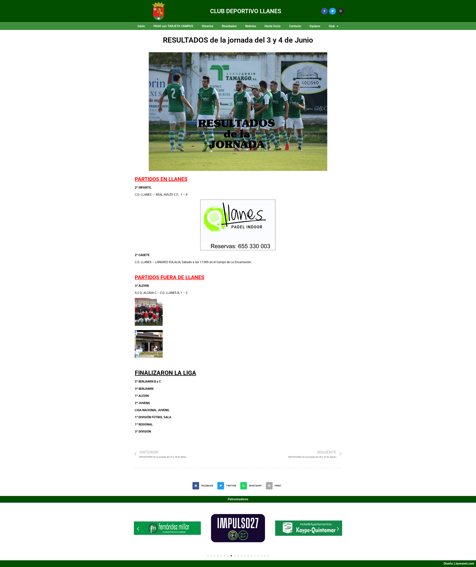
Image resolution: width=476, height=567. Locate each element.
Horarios (207, 26)
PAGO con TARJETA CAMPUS (173, 26)
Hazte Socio (273, 26)
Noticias (250, 26)
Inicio (141, 26)
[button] (204, 485)
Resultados (229, 26)
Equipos (315, 26)
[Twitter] (332, 11)
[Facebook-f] (324, 11)
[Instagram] (340, 11)
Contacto (295, 26)
